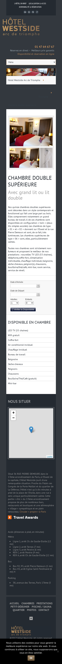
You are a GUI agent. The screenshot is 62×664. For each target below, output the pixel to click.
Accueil (14, 603)
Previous (13, 161)
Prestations (44, 603)
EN (25, 12)
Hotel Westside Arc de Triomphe (24, 80)
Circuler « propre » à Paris (33, 511)
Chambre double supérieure (22, 105)
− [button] (13, 418)
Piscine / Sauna (41, 606)
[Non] (58, 651)
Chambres (27, 603)
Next (48, 161)
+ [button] (13, 413)
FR (33, 12)
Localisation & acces (37, 3)
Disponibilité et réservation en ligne (36, 53)
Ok (31, 658)
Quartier (19, 610)
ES (29, 12)
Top (31, 618)
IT (37, 12)
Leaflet (49, 456)
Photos (31, 610)
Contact (44, 610)
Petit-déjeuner (20, 606)
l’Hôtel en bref (20, 3)
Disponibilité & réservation (30, 7)
